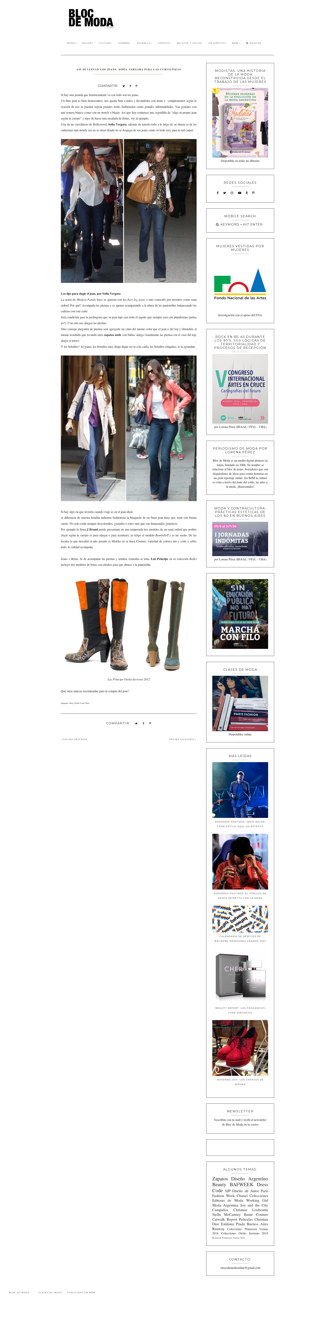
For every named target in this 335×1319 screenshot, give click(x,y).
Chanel (242, 1195)
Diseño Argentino (249, 1178)
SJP (228, 1190)
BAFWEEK (241, 1184)
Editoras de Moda (227, 1200)
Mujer (87, 43)
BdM (235, 43)
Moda (71, 43)
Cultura (105, 43)
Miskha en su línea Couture (129, 541)
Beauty (219, 1184)
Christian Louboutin (250, 1209)
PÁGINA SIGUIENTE (182, 739)
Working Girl (257, 1200)
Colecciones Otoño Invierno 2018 (244, 1233)
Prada (240, 1223)
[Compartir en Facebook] (130, 86)
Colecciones (259, 1195)
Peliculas (246, 1219)
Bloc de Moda (19, 1292)
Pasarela (143, 43)
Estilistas (227, 1223)
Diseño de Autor (245, 1190)
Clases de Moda (50, 1292)
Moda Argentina (225, 1205)
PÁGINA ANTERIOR (74, 739)
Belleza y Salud (189, 43)
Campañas (220, 1209)
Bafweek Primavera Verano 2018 (228, 1237)
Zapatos (164, 43)
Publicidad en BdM (81, 1292)
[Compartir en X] (124, 86)
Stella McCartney (226, 1214)
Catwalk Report (224, 1219)
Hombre (124, 43)
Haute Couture (256, 1214)
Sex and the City (254, 1205)
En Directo (217, 43)
